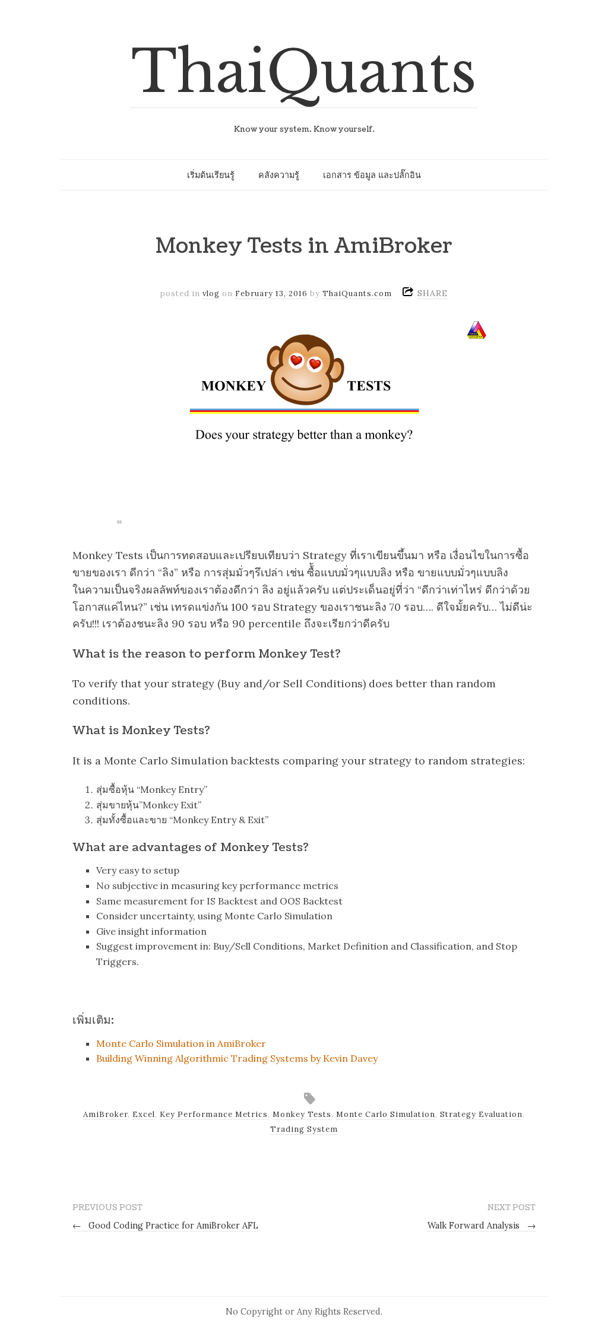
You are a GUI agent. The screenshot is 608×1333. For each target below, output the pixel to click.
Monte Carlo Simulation (385, 1114)
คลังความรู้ (278, 175)
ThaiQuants (304, 72)
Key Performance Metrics (214, 1114)
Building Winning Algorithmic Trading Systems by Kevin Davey (237, 1058)
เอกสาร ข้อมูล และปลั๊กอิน (372, 175)
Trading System (304, 1129)
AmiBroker (105, 1114)
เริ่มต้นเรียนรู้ (211, 175)
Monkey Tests (302, 1114)
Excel (143, 1114)
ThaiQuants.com (357, 293)
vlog (211, 293)
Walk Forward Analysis (482, 1225)
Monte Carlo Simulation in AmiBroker (181, 1043)
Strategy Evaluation (481, 1114)
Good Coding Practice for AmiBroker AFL (165, 1225)
